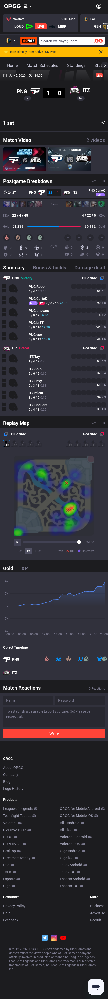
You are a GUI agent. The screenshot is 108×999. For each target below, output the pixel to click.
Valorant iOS (70, 843)
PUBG (7, 836)
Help (6, 913)
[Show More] (28, 6)
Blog (6, 781)
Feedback (10, 920)
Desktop (9, 850)
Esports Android (72, 878)
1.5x (38, 551)
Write (54, 733)
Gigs (6, 885)
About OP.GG (13, 767)
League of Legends (18, 808)
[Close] (101, 52)
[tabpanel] (54, 343)
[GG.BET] (28, 41)
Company (10, 774)
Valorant (10, 822)
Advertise (97, 913)
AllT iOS (66, 829)
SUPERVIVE (12, 843)
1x (28, 551)
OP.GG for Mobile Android (80, 808)
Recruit (95, 920)
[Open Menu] (99, 6)
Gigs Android (70, 850)
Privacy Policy (14, 905)
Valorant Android (73, 836)
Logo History (13, 788)
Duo (6, 864)
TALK (7, 871)
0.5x (19, 551)
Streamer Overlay (16, 857)
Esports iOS (69, 885)
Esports (9, 878)
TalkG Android (71, 864)
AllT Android (69, 822)
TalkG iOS (67, 871)
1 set (8, 123)
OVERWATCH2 (14, 829)
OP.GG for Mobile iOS (76, 815)
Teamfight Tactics (17, 815)
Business (97, 905)
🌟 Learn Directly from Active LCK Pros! (30, 52)
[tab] (16, 267)
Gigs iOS (67, 857)
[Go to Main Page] (12, 6)
